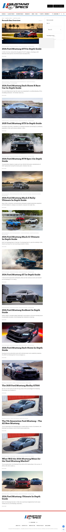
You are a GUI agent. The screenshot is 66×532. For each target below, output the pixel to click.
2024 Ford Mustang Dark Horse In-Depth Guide (22, 349)
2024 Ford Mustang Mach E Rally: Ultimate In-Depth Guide (19, 199)
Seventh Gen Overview (23, 46)
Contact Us (24, 525)
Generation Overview (6, 418)
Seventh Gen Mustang (14, 46)
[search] (60, 29)
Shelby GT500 (28, 382)
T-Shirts (42, 13)
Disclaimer (47, 525)
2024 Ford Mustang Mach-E (15, 232)
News (33, 13)
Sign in (48, 23)
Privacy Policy (40, 525)
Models (3, 13)
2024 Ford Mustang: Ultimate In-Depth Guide (21, 497)
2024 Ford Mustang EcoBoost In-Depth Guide (21, 311)
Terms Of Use (32, 525)
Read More (4, 56)
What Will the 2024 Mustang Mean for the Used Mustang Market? (21, 460)
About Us (18, 525)
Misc (36, 13)
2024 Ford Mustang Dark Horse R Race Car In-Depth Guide (21, 86)
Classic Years (11, 13)
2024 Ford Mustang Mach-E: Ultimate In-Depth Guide (20, 238)
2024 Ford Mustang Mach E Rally (16, 193)
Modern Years (19, 13)
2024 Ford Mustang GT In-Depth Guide (21, 274)
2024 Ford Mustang (5, 46)
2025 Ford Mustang (5, 120)
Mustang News (13, 456)
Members (47, 13)
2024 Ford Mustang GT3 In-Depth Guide (22, 49)
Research (27, 13)
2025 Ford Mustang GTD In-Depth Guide (22, 123)
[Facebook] (59, 14)
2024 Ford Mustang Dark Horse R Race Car (18, 81)
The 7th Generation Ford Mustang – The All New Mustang (22, 422)
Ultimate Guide (31, 46)
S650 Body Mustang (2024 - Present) (9, 382)
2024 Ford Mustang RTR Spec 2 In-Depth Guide (22, 160)
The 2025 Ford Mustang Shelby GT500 (21, 385)
